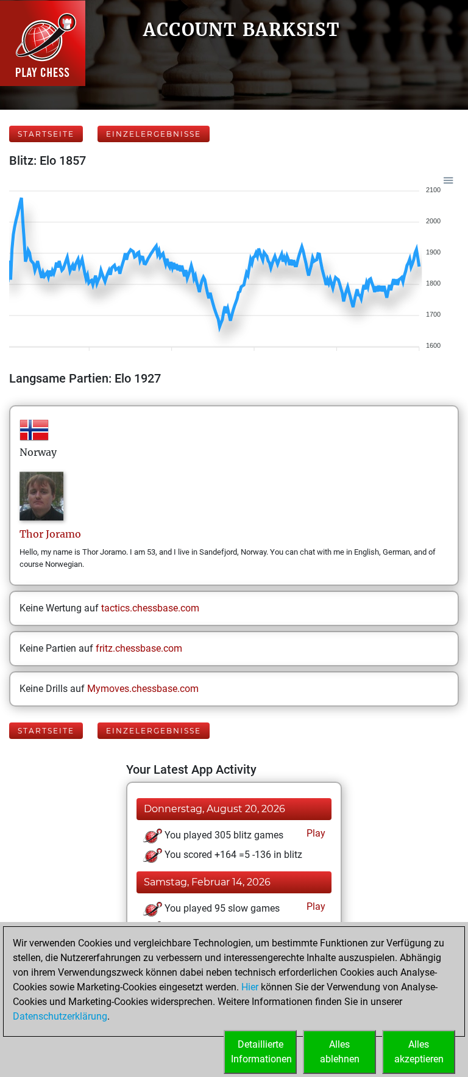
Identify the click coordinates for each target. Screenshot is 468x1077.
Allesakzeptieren (419, 1052)
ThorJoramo (50, 534)
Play (314, 833)
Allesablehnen (340, 1052)
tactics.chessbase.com (150, 608)
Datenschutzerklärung (60, 1016)
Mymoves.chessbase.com (143, 688)
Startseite (46, 134)
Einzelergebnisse (153, 134)
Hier (249, 987)
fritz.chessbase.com (139, 648)
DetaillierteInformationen (261, 1052)
